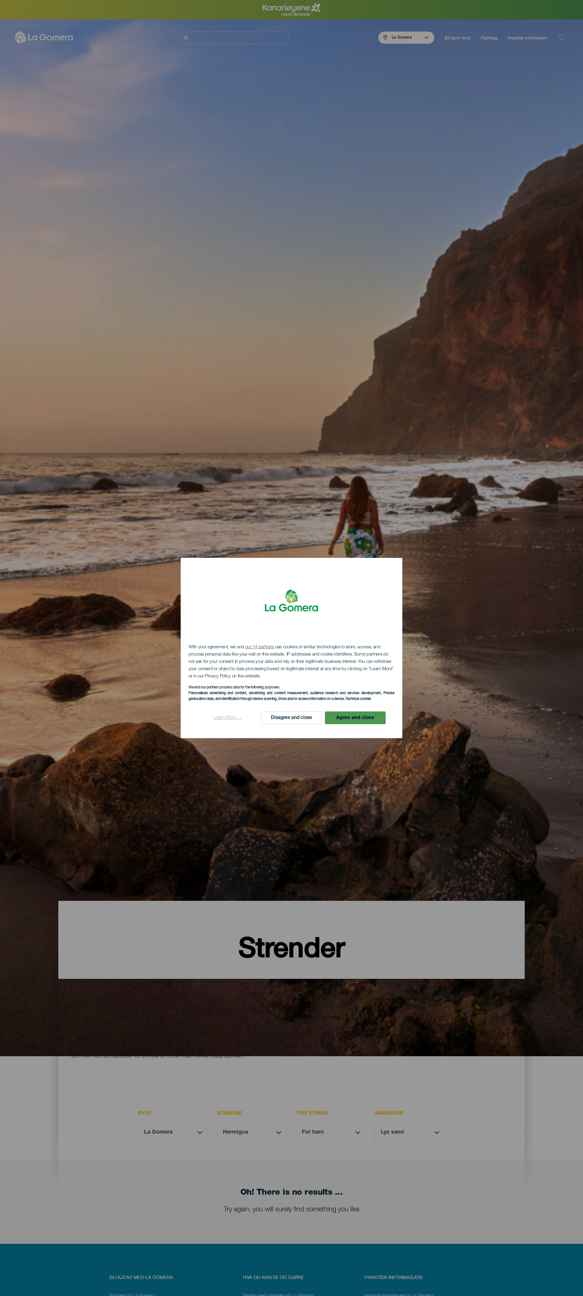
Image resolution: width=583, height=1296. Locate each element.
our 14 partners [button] (259, 647)
